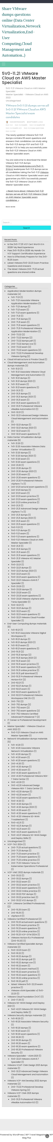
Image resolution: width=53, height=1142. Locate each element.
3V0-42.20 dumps (20, 791)
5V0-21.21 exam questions (24, 555)
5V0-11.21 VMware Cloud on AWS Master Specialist (27, 541)
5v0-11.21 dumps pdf (37, 125)
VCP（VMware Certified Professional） (26, 903)
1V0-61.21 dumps (19, 639)
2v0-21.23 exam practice (23, 496)
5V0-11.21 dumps (19, 530)
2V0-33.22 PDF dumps (22, 894)
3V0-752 (15, 701)
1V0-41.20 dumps (19, 754)
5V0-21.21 (15, 545)
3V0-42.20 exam (19, 794)
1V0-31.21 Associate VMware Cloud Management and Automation (28, 373)
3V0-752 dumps (19, 704)
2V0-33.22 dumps (20, 878)
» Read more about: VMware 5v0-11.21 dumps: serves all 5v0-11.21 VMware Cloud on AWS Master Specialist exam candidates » (26, 196)
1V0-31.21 (15, 368)
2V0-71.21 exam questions (24, 325)
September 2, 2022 (36, 122)
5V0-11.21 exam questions (23, 536)
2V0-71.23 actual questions (24, 847)
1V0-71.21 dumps (19, 306)
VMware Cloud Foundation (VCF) (24, 996)
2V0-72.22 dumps (20, 337)
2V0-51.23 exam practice (23, 925)
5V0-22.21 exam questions (24, 577)
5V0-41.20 (16, 800)
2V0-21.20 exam (19, 474)
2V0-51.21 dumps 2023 (22, 657)
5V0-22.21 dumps (19, 567)
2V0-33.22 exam (19, 881)
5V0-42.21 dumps (20, 825)
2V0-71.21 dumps (19, 318)
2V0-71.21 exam (18, 322)
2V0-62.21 (16, 682)
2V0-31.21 (15, 390)
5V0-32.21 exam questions (24, 614)
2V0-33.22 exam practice (24, 884)
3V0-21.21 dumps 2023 (22, 517)
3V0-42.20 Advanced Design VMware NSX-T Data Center (25, 787)
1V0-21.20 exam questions (24, 462)
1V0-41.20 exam (19, 757)
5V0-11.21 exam (18, 533)
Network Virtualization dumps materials (27, 738)
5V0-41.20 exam (19, 810)
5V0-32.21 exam (19, 611)
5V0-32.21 (16, 605)
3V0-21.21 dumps (19, 514)
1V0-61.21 (15, 629)
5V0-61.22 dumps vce (22, 962)
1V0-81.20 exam (19, 1030)
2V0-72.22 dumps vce (22, 343)
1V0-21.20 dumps (19, 452)
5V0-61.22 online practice (24, 978)
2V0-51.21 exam (18, 660)
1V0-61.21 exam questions (23, 648)
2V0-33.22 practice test (23, 897)
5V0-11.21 (15, 527)
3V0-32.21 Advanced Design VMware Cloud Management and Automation (29, 417)
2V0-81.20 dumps (19, 1040)
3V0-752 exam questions (23, 710)
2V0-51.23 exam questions (24, 928)
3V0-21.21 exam (18, 521)
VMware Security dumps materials (24, 1015)
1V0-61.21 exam (18, 645)
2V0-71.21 (15, 315)
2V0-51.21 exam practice (23, 664)
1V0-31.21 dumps (19, 378)
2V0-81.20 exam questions (24, 1046)
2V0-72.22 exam (19, 346)
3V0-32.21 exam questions (24, 434)
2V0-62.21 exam (19, 688)
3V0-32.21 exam (19, 430)
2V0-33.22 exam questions (24, 887)
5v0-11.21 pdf (11, 131)
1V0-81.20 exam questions (24, 1034)
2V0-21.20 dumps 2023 (22, 471)
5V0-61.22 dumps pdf (21, 959)
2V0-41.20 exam (19, 769)
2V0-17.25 (16, 999)
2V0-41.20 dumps (20, 766)
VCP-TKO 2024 (15, 844)
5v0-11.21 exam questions (34, 128)
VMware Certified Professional (22, 919)
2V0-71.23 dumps (19, 850)
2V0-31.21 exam (18, 399)
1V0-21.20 (15, 443)
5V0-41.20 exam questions (24, 813)
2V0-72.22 (16, 334)
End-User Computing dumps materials (26, 623)
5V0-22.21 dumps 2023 (22, 570)
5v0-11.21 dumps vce (14, 128)
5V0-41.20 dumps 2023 (22, 807)
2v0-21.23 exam (19, 493)
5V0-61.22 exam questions (24, 974)
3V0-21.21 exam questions (24, 524)
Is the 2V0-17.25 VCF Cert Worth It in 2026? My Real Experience (25, 246)
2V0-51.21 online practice (23, 670)
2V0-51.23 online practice (24, 931)
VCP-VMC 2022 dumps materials (24, 872)
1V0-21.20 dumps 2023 (22, 455)
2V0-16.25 (16, 912)
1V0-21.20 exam (18, 458)
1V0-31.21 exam (18, 384)
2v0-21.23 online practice (23, 502)
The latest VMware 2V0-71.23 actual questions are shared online (25, 271)
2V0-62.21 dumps (19, 685)
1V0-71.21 (15, 297)
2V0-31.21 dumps (19, 393)
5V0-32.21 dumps (19, 608)
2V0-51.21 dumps (19, 654)
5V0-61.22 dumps (19, 956)
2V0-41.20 (16, 763)
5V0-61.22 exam (19, 965)
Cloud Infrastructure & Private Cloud (25, 359)
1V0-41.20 (16, 744)
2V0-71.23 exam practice (23, 853)
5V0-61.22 (16, 953)
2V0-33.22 (16, 875)
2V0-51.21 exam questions (24, 667)
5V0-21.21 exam (18, 552)
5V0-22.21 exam (19, 573)
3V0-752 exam (18, 707)
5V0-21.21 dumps (19, 549)
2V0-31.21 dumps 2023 (22, 396)
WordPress (18, 1134)
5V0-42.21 (16, 822)
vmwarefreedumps (17, 122)
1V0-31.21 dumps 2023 (21, 381)
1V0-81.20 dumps (19, 1027)
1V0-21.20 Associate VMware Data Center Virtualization (28, 448)
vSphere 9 (16, 915)
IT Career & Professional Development (26, 720)
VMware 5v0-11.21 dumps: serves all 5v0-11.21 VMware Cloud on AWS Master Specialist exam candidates (27, 111)
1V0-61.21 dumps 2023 (22, 642)
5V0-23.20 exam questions (24, 595)
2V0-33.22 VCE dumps (22, 900)
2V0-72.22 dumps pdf (22, 340)
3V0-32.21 (16, 412)
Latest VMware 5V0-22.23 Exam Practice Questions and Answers (27, 264)
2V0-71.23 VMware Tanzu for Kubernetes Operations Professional (29, 865)
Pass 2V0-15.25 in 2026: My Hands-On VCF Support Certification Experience (26, 252)
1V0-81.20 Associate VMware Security (29, 1021)
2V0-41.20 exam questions (24, 772)
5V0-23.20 (16, 586)
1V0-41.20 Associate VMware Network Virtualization (25, 750)
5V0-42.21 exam (19, 828)
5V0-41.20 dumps (20, 803)
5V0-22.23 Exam (19, 950)
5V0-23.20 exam (19, 592)
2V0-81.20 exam (19, 1043)
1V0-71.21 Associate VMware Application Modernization (25, 302)
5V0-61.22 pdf (18, 981)
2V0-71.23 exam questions (24, 856)
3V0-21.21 (15, 505)
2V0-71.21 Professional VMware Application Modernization (26, 330)
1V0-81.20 (15, 1018)
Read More (10, 207)
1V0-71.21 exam (18, 309)
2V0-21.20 (16, 465)
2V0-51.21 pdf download (23, 673)
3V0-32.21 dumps (19, 424)
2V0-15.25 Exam (19, 909)
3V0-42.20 (16, 782)
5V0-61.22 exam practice (23, 971)
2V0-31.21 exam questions (24, 402)
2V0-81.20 (16, 1037)
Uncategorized (13, 100)
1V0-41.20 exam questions (24, 760)
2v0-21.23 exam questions (24, 499)
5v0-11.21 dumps (21, 125)
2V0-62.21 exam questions (24, 692)
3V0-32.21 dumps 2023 (22, 427)
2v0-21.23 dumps (19, 489)
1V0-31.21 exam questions (23, 387)
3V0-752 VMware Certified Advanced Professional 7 (24, 715)
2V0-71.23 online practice (24, 859)
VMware (44, 172)
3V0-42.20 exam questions (24, 797)
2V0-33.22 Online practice (24, 891)
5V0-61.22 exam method (23, 968)
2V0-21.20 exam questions (24, 477)
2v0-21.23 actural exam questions (28, 486)
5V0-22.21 (16, 564)
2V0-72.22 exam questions (24, 350)
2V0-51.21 (15, 651)
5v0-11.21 (9, 125)
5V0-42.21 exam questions (24, 831)
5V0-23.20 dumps (20, 589)
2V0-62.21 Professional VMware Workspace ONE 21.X (27, 697)
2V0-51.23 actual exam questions (27, 922)
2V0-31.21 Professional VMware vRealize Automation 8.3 (26, 408)
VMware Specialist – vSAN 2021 (22, 1055)
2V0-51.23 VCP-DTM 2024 (24, 934)
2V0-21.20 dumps (19, 468)
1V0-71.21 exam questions (23, 312)
